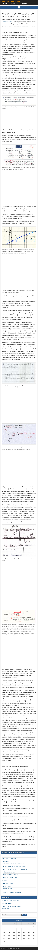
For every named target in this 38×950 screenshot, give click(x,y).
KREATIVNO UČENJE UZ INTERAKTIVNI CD (15, 869)
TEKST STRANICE (14, 3)
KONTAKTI (24, 3)
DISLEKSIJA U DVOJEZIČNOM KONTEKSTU (15, 866)
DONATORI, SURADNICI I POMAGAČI (12, 892)
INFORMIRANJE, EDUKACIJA (11, 874)
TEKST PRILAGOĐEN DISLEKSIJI (11, 900)
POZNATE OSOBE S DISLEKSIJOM (11, 906)
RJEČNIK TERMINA (7, 903)
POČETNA (4, 3)
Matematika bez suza (8, 21)
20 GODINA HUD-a (8, 889)
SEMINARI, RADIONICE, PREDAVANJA (13, 864)
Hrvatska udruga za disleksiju (10, 1)
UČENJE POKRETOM (9, 872)
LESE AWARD (7, 886)
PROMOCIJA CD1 (8, 883)
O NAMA (4, 856)
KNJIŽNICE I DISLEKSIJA (10, 877)
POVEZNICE (5, 909)
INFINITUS (6, 861)
